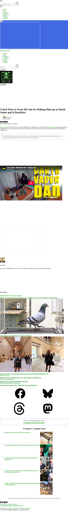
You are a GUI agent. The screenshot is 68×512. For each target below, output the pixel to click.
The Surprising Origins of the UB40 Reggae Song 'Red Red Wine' (22, 445)
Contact (5, 62)
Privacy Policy (4, 504)
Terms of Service (13, 504)
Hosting (5, 56)
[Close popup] (1, 21)
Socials (5, 59)
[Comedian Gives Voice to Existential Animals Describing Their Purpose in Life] (46, 469)
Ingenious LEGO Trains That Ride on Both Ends (14, 381)
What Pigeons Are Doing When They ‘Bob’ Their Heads (16, 335)
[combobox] (7, 67)
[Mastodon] (47, 414)
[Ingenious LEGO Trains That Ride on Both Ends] (7, 379)
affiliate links (23, 498)
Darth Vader (51, 127)
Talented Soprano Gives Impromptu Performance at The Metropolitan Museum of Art (24, 374)
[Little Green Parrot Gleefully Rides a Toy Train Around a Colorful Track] (4, 375)
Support (5, 60)
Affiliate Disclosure (18, 505)
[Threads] (5, 122)
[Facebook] (1, 122)
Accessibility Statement (6, 505)
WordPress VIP (26, 508)
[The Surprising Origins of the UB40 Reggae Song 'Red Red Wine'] (46, 456)
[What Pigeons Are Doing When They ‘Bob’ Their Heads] (32, 333)
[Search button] (17, 66)
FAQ (4, 55)
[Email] (7, 122)
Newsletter (6, 58)
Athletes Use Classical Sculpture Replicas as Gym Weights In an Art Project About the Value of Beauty (29, 298)
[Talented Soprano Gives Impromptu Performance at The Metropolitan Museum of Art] (32, 371)
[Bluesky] (3, 122)
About (5, 53)
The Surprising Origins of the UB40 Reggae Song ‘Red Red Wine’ (18, 385)
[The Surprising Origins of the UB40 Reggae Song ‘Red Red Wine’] (10, 383)
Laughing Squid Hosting (34, 422)
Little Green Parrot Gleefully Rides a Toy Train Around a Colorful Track (20, 377)
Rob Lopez (3, 127)
